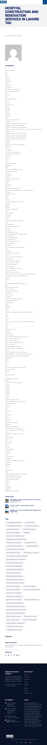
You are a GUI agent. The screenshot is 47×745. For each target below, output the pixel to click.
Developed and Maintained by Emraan (30, 739)
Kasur (6, 310)
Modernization (8, 357)
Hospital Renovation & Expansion (13, 268)
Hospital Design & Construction (13, 260)
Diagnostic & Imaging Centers (12, 178)
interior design (9, 302)
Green (6, 222)
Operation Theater (10, 375)
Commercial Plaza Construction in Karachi (16, 135)
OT (5, 376)
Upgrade (7, 483)
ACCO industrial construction (14, 526)
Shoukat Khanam (9, 437)
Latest (7, 317)
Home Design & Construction (12, 253)
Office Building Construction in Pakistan (15, 367)
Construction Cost (28, 693)
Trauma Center (9, 470)
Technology (8, 464)
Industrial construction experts (15, 579)
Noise (6, 365)
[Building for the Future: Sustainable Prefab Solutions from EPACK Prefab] (7, 511)
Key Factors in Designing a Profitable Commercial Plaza (19, 312)
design (6, 167)
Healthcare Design (9, 236)
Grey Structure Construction (12, 226)
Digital (7, 182)
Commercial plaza (9, 131)
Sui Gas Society (32, 721)
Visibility (7, 485)
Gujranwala (8, 230)
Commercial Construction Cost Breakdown (16, 127)
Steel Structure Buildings (29, 619)
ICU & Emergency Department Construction (16, 283)
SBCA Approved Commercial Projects (14, 434)
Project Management (10, 403)
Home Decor (8, 251)
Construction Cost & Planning (13, 154)
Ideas (6, 285)
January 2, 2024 (14, 512)
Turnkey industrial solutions (14, 629)
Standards (7, 453)
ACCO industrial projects (13, 529)
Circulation (8, 116)
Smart (6, 445)
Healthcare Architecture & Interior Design (16, 234)
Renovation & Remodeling (11, 422)
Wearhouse (8, 489)
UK (38, 724)
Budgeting (7, 102)
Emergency (7, 186)
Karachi (7, 308)
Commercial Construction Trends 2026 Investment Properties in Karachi (23, 129)
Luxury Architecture (10, 329)
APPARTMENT (27, 532)
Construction (8, 150)
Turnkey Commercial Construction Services (16, 474)
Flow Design (8, 215)
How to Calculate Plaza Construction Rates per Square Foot (20, 274)
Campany (7, 112)
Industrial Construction (11, 287)
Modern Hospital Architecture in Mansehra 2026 (17, 356)
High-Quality (8, 245)
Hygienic (7, 279)
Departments (8, 165)
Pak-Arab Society (34, 709)
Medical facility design (30, 616)
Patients (7, 384)
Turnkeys (7, 481)
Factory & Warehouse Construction (14, 201)
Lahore (7, 316)
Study (6, 455)
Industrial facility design (13, 589)
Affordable (8, 80)
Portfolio (26, 689)
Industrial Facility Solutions (14, 599)
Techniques (8, 462)
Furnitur (7, 217)
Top (6, 468)
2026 (6, 74)
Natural (7, 361)
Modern (7, 350)
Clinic (6, 118)
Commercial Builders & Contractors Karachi (16, 123)
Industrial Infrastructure (32, 599)
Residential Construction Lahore (13, 428)
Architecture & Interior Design (13, 89)
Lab (6, 314)
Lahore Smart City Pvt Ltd (30, 714)
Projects (7, 405)
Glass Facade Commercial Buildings (14, 220)
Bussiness (7, 110)
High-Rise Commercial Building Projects (15, 247)
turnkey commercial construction (15, 623)
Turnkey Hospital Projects (12, 479)
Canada (29, 726)
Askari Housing (30, 718)
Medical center (9, 335)
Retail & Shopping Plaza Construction (14, 430)
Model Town (31, 713)
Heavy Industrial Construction (14, 562)
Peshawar (7, 386)
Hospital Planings (9, 266)
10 (5, 68)
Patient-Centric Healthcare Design (13, 382)
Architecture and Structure (12, 91)
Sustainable (8, 458)
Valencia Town (35, 723)
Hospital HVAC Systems (11, 264)
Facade (6, 198)
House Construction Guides (12, 272)
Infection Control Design (11, 291)
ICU (6, 281)
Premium (7, 397)
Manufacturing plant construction (16, 613)
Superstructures (9, 456)
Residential (8, 424)
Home (6, 249)
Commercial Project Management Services (15, 137)
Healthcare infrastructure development (17, 556)
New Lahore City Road (33, 708)
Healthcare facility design (13, 552)
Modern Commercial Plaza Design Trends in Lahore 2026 (19, 354)
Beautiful (7, 95)
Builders (7, 106)
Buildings (7, 108)
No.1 (6, 363)
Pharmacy (7, 388)
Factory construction (30, 542)
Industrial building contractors (15, 569)
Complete (7, 142)
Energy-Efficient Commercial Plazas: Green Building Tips (19, 190)
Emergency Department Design (12, 188)
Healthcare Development (11, 238)
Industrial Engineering (29, 586)
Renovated (7, 418)
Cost (6, 159)
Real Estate (8, 415)
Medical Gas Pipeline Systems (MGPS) (14, 342)
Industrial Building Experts (13, 572)
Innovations (8, 297)
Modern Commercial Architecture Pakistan (16, 352)
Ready (6, 413)
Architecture (8, 87)
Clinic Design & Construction (12, 119)
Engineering (8, 192)
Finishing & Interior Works (11, 209)
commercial (8, 121)
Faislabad (7, 203)
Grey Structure (9, 224)
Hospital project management (14, 566)
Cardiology (8, 114)
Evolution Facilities (10, 194)
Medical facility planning (13, 619)
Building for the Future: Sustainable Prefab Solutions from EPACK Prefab (25, 510)
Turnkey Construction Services (13, 477)
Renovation (8, 420)
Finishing (7, 207)
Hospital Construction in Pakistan (14, 257)
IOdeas (6, 304)
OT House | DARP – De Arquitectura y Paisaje (22, 505)
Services (7, 435)
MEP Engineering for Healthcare (13, 346)
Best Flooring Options (10, 99)
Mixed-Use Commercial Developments (14, 348)
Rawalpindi (7, 411)
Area (6, 93)
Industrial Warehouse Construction (16, 606)
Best (6, 97)
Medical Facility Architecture (12, 338)
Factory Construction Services (14, 546)
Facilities (7, 199)
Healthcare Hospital (10, 239)
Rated (6, 409)
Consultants (8, 156)
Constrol (7, 148)
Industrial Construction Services (15, 582)
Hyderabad (7, 277)
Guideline (7, 228)
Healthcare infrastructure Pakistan (16, 559)
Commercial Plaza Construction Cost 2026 (15, 133)
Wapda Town (33, 703)
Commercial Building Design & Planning (14, 125)
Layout (7, 319)
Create (6, 161)
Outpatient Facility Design (11, 378)
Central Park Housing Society (31, 711)
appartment (8, 85)
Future (7, 218)
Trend (6, 472)
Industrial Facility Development (31, 589)
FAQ (25, 686)
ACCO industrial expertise (32, 526)
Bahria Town (27, 703)
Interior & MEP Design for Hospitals (14, 298)
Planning (7, 394)
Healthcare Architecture (11, 232)
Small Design (8, 441)
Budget (7, 100)
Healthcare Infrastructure (12, 241)
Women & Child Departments (12, 491)
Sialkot (7, 439)
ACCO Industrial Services (29, 529)
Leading (7, 323)
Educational (8, 184)
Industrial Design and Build (13, 586)
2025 (6, 72)
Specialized (8, 451)
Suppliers (26, 684)
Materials (7, 331)
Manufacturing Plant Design (14, 616)
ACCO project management (13, 532)
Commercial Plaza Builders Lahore (15, 536)
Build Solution (8, 104)
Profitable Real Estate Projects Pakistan (15, 401)
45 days (7, 78)
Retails (7, 432)
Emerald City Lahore (34, 716)
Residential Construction (11, 426)
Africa (6, 83)
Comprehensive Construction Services (16, 539)
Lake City (39, 704)
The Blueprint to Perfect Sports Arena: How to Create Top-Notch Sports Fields (25, 500)
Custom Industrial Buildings (14, 542)
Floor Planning (9, 213)
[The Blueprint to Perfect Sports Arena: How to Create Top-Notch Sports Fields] (7, 501)
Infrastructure (9, 295)
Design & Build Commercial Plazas (13, 169)
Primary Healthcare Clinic (11, 399)
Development (8, 175)
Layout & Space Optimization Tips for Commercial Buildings (20, 321)
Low (6, 327)
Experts (7, 196)
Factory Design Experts (32, 546)
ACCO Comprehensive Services (14, 522)
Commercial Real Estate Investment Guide (15, 139)
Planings (7, 392)
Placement (7, 390)
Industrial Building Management (15, 576)
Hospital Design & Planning (12, 262)
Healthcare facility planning (31, 552)
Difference (7, 180)
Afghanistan (8, 81)
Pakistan (7, 380)
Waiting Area (8, 487)
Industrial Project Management (15, 603)
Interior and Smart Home (11, 300)
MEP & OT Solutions (10, 344)
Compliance (8, 146)
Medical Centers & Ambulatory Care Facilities (16, 336)
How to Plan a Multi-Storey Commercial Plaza (16, 276)
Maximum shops (9, 333)
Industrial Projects (10, 289)
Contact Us (27, 679)
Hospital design (9, 258)
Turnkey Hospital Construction (15, 626)
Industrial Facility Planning (14, 593)
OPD (6, 373)
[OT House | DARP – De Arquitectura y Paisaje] (7, 506)
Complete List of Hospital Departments (15, 144)
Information (8, 293)
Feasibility (7, 205)
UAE (36, 724)
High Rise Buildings (9, 243)
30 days (7, 76)
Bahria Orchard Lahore (29, 706)
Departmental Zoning (10, 163)
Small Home (8, 443)
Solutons (7, 447)
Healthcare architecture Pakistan (15, 549)
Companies (7, 140)
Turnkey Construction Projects (13, 475)
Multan (7, 359)
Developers (8, 173)
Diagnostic (7, 177)
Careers (26, 682)
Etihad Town (37, 713)
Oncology (7, 371)
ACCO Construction (30, 522)
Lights (6, 325)
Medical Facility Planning (11, 340)
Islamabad (7, 306)
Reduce (6, 416)
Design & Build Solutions (11, 171)
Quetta (7, 407)
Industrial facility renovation (14, 596)
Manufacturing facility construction (16, 609)
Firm (6, 211)
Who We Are (27, 677)
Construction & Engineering (12, 152)
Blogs (25, 691)
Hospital (7, 255)
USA (40, 726)
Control (7, 158)
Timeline (7, 466)
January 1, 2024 (14, 502)
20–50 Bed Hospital (10, 70)
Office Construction (10, 369)
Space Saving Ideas (9, 449)
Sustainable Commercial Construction (14, 460)
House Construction (10, 270)
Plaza (6, 396)
